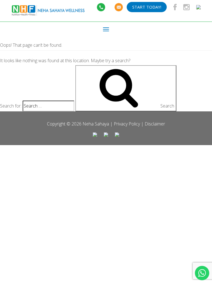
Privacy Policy (127, 124)
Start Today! (146, 7)
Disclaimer (155, 124)
